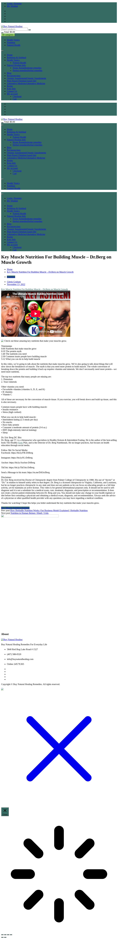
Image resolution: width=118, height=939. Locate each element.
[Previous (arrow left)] (2, 937)
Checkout (17, 96)
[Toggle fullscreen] (5, 934)
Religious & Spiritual (16, 57)
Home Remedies (27, 68)
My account (12, 94)
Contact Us (12, 91)
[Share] (8, 934)
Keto (20, 442)
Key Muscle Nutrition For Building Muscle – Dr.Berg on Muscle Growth (34, 289)
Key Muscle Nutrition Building (15, 508)
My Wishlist (12, 6)
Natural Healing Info (16, 65)
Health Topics (13, 40)
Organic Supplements (26, 78)
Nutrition (11, 42)
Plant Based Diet (21, 81)
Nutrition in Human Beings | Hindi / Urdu (29, 513)
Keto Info (11, 88)
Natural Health (13, 45)
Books (10, 86)
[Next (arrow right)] (5, 937)
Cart (15, 99)
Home (10, 55)
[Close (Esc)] (11, 934)
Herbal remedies (27, 70)
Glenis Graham (14, 282)
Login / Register (14, 3)
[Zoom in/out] (2, 934)
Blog (9, 73)
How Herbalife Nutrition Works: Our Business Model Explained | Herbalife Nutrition (49, 510)
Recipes (13, 75)
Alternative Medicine (26, 83)
